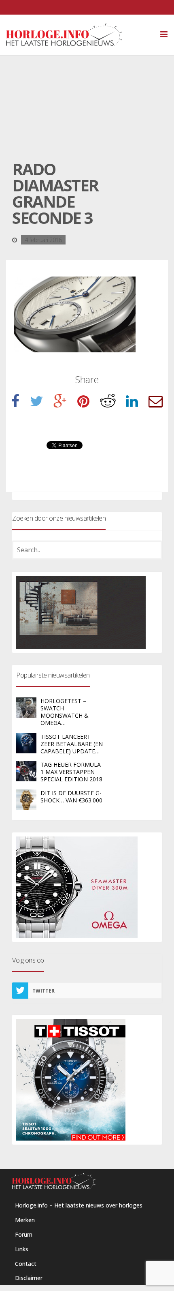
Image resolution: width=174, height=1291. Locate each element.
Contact (25, 1263)
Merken (25, 1220)
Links (21, 1249)
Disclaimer (28, 1278)
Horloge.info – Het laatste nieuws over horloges (78, 1205)
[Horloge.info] (78, 35)
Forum (23, 1234)
